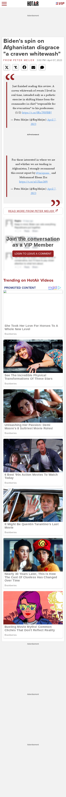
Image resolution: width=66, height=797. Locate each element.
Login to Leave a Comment (33, 253)
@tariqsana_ (43, 173)
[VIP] (60, 4)
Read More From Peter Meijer (31, 211)
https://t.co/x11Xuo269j (33, 182)
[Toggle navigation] (4, 4)
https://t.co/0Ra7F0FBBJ (37, 112)
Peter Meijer (19, 60)
